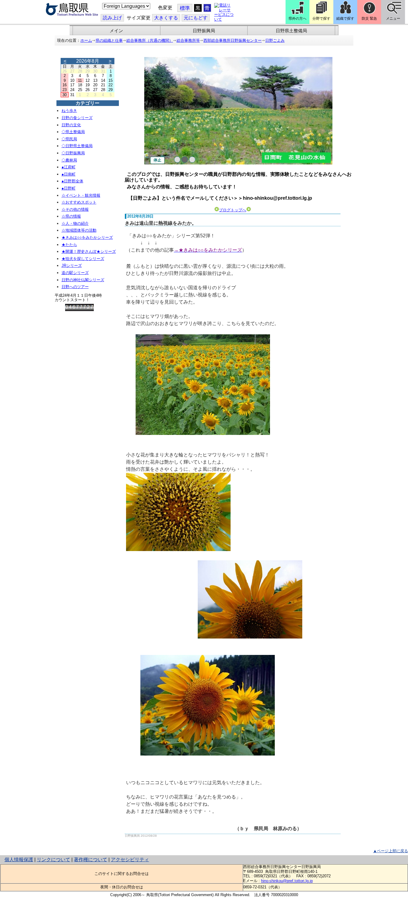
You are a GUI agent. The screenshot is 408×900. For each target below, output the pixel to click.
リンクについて (53, 859)
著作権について (90, 859)
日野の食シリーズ (77, 118)
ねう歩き (69, 110)
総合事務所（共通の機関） (149, 40)
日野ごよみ (275, 40)
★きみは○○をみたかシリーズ (87, 237)
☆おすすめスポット (79, 202)
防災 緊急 (369, 18)
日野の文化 (71, 125)
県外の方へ (297, 18)
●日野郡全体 (72, 181)
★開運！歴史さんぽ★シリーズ (89, 251)
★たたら (69, 244)
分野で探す (321, 18)
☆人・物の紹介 (75, 223)
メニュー (393, 18)
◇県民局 (69, 139)
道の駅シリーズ (75, 272)
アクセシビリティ (130, 859)
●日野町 (69, 188)
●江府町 (69, 167)
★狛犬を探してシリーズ (83, 258)
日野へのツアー (75, 286)
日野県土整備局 (291, 30)
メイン (116, 30)
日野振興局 (204, 30)
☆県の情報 (71, 216)
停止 (157, 160)
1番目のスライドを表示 (177, 159)
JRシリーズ (72, 265)
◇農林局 (69, 160)
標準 (185, 8)
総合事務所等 (188, 40)
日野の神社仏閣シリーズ (83, 280)
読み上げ (112, 17)
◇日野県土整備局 (77, 146)
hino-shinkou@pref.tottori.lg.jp (287, 881)
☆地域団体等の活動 (79, 230)
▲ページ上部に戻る (390, 851)
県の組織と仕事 (109, 40)
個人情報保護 (18, 859)
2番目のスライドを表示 (185, 159)
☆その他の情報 (75, 209)
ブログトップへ (232, 210)
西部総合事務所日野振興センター (232, 40)
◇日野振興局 (73, 153)
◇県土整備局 (73, 132)
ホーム (86, 40)
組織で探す (345, 18)
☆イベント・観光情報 (81, 195)
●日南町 (69, 174)
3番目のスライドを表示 (192, 159)
